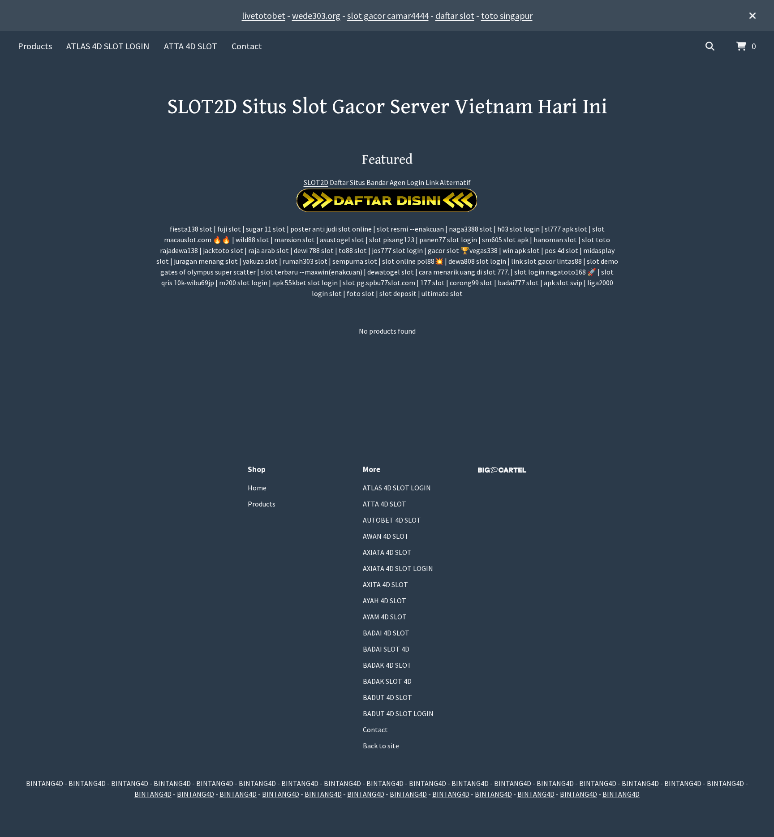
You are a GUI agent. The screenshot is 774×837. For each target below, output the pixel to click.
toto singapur (507, 15)
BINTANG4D (44, 783)
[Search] (710, 46)
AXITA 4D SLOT (385, 584)
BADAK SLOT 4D (387, 681)
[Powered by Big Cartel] (502, 470)
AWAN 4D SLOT (386, 536)
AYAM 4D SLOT (385, 616)
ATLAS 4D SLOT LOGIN (108, 46)
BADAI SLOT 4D (386, 648)
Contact (247, 46)
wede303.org (316, 15)
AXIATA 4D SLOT (387, 552)
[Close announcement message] (752, 16)
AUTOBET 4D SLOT (392, 519)
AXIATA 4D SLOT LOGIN (398, 568)
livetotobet (263, 15)
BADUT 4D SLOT (387, 697)
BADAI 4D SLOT (386, 632)
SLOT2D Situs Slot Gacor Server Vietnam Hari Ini (387, 107)
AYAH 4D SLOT (384, 600)
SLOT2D (316, 182)
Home (257, 487)
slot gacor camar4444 (388, 15)
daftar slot (454, 15)
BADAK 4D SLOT (387, 665)
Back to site (381, 745)
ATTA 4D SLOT (190, 46)
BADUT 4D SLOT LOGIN (398, 713)
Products (35, 46)
